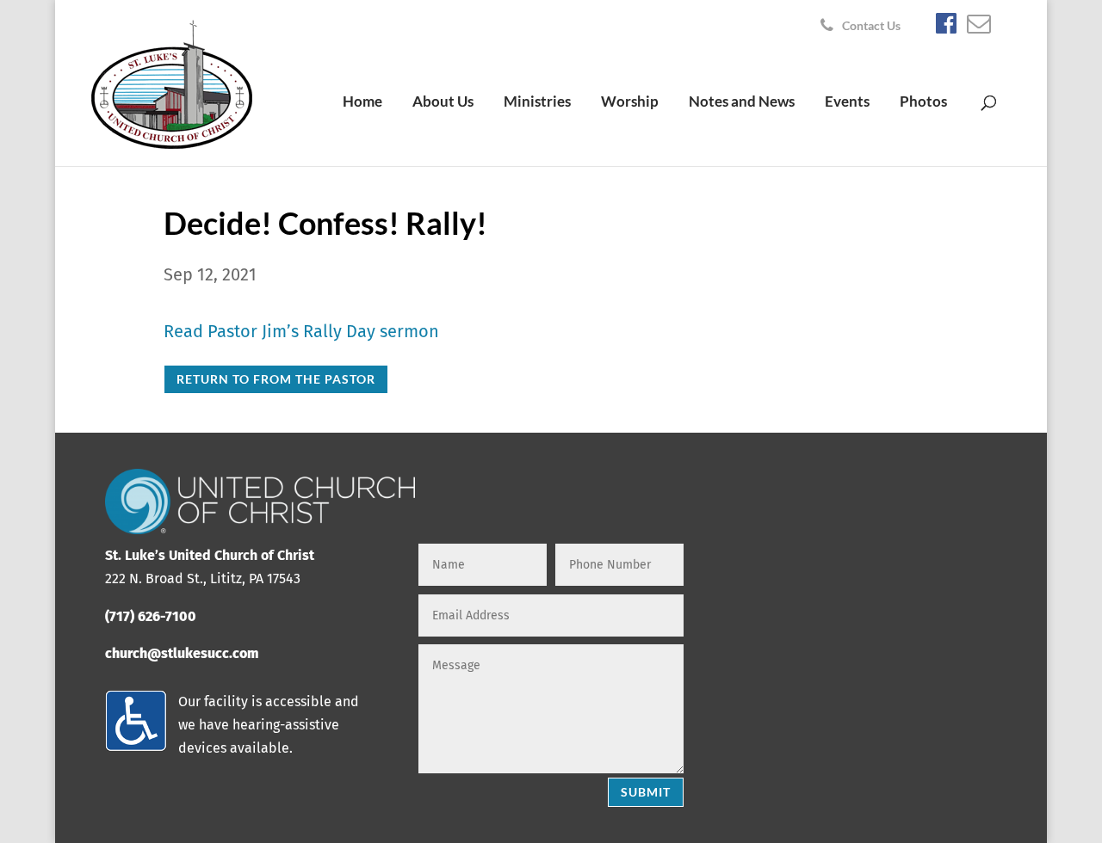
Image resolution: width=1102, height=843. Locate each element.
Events (847, 102)
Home (362, 102)
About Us (443, 102)
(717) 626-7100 (150, 616)
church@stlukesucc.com (181, 653)
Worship (630, 102)
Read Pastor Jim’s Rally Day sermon (301, 331)
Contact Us (871, 26)
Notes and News (742, 102)
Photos (923, 102)
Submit (646, 792)
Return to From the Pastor (275, 379)
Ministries (537, 102)
